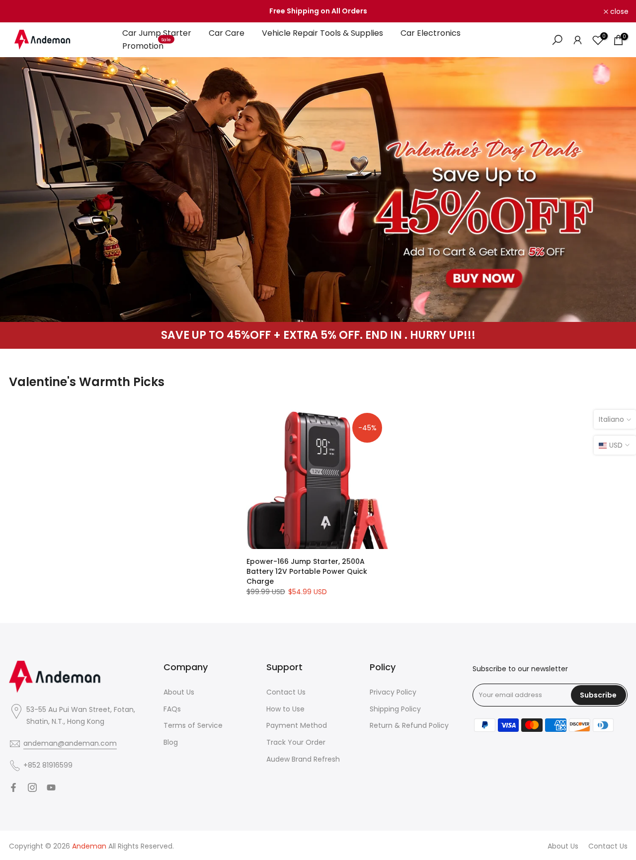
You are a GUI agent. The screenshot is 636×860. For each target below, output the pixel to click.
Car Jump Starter (156, 33)
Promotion (146, 46)
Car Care (226, 33)
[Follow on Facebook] (13, 787)
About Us (178, 692)
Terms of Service (193, 725)
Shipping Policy (395, 709)
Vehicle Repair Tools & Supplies (322, 33)
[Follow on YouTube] (51, 787)
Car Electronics (430, 33)
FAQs (172, 709)
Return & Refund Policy (409, 725)
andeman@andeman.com (70, 743)
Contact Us (286, 692)
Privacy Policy (393, 692)
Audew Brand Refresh (303, 759)
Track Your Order (295, 742)
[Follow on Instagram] (32, 787)
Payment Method (296, 725)
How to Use (285, 709)
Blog (170, 742)
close (22, 11)
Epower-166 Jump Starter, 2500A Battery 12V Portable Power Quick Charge (306, 571)
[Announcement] (318, 11)
